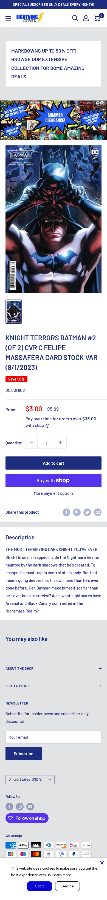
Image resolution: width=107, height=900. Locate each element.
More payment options (54, 493)
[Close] (102, 863)
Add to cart (53, 462)
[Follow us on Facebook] (9, 806)
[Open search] (75, 18)
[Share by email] (98, 512)
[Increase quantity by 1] (60, 442)
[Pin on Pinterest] (77, 512)
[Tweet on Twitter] (87, 512)
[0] (97, 18)
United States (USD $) (25, 779)
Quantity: (13, 442)
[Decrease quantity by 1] (31, 442)
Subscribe (23, 753)
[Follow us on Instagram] (20, 806)
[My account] (86, 18)
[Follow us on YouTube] (30, 806)
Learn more (61, 874)
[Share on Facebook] (66, 512)
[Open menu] (8, 18)
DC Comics (15, 390)
